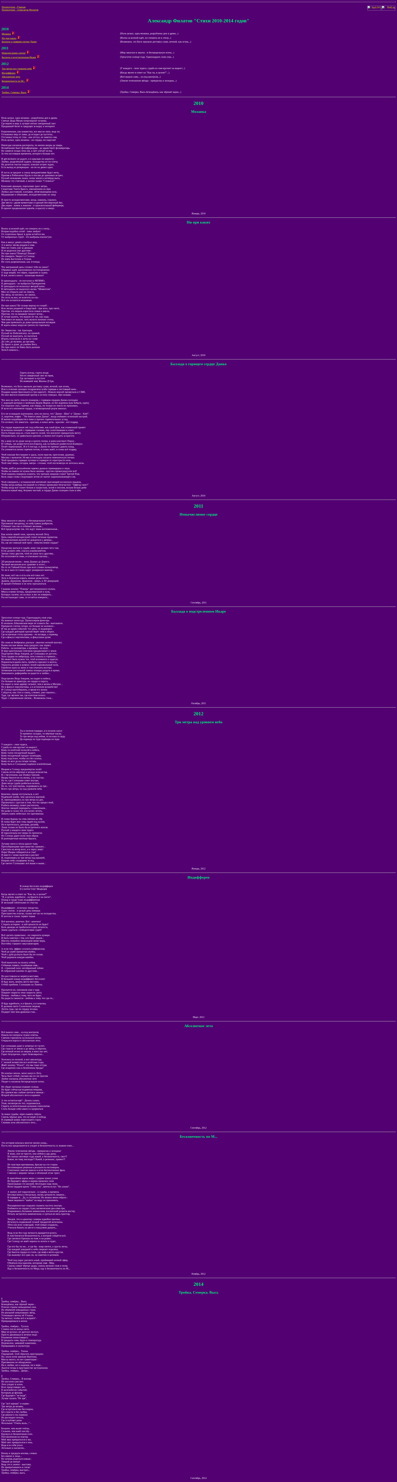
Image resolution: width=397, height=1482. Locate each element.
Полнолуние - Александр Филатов (20, 10)
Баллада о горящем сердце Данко (19, 41)
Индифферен (9, 73)
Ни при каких (9, 38)
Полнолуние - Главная (13, 7)
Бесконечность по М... (13, 81)
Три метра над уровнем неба (17, 68)
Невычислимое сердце (14, 53)
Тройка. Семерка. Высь (14, 92)
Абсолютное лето (11, 76)
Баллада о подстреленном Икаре (19, 57)
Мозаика (6, 34)
